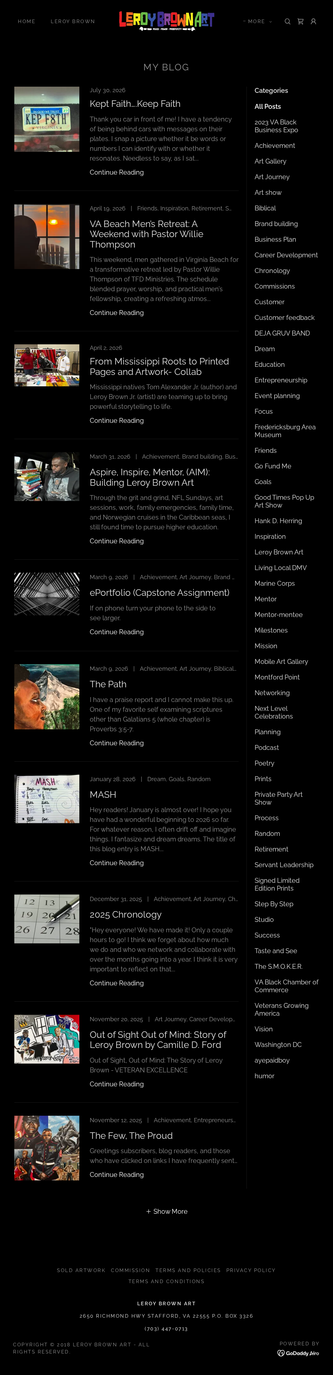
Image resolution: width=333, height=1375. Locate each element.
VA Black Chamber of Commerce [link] (287, 986)
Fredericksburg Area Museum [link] (285, 431)
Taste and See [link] (276, 951)
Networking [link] (272, 693)
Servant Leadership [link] (284, 865)
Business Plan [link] (275, 239)
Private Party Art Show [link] (279, 798)
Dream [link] (265, 349)
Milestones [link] (271, 630)
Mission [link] (266, 646)
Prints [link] (263, 779)
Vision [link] (264, 1029)
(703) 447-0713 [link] (166, 1329)
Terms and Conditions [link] (166, 1281)
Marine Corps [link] (275, 583)
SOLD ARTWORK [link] (81, 1270)
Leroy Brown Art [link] (279, 552)
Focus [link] (264, 411)
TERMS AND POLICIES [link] (188, 1270)
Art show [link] (268, 192)
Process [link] (267, 818)
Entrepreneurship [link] (281, 380)
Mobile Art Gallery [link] (281, 662)
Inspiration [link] (270, 536)
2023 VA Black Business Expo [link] (276, 126)
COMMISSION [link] (130, 1270)
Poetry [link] (264, 763)
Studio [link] (264, 920)
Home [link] (26, 21)
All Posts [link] (268, 106)
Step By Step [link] (274, 904)
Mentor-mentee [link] (279, 615)
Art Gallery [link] (270, 161)
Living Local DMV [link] (281, 568)
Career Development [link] (286, 255)
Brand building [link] (276, 224)
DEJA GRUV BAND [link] (282, 333)
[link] (166, 21)
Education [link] (270, 364)
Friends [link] (266, 450)
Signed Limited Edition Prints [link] (277, 884)
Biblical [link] (265, 208)
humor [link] (264, 1076)
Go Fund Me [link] (273, 466)
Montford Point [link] (277, 677)
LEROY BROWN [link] (73, 21)
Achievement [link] (275, 146)
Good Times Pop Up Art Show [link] (284, 501)
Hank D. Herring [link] (278, 521)
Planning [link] (268, 732)
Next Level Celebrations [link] (274, 712)
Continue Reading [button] (117, 172)
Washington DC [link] (278, 1045)
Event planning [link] (277, 396)
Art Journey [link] (272, 177)
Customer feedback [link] (285, 318)
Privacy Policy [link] (251, 1270)
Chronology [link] (272, 271)
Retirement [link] (271, 849)
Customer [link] (270, 302)
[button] (258, 21)
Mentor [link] (266, 599)
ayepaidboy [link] (272, 1060)
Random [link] (267, 834)
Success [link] (267, 935)
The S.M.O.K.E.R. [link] (279, 966)
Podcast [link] (267, 748)
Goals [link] (263, 482)
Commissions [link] (275, 286)
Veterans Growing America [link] (282, 1009)
